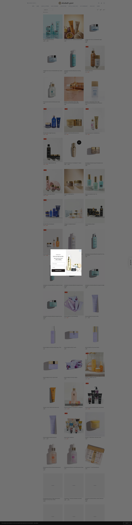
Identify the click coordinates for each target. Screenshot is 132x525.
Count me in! (58, 270)
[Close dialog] (80, 251)
